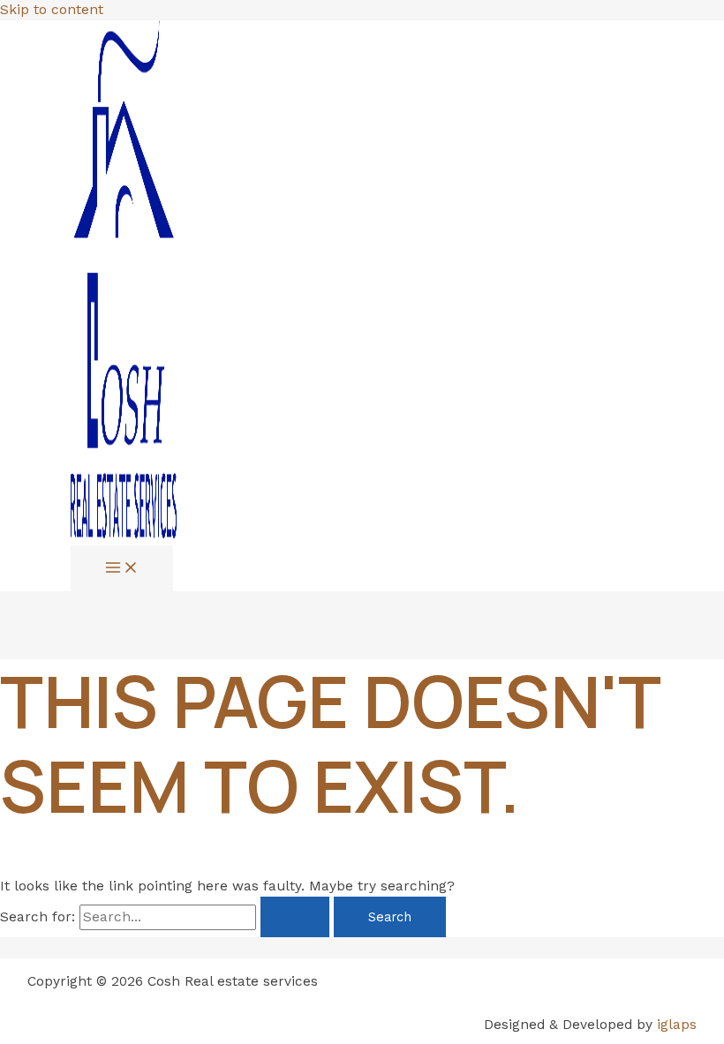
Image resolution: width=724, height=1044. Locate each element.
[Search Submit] (294, 917)
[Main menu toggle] (122, 568)
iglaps (677, 1025)
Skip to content (51, 10)
